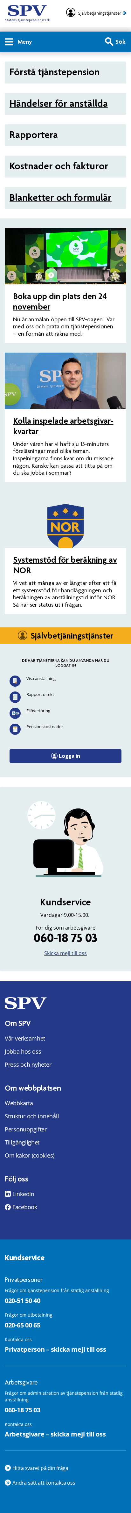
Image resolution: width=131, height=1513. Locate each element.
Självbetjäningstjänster (99, 13)
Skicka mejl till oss (65, 953)
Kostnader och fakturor (59, 166)
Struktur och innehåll (32, 1116)
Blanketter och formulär (61, 197)
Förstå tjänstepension (55, 72)
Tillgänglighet (22, 1142)
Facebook (24, 1207)
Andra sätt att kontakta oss (43, 1482)
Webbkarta (19, 1103)
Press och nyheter (28, 1064)
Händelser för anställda (59, 103)
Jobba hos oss (23, 1051)
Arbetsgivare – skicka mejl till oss (55, 1434)
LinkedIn (23, 1194)
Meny (24, 41)
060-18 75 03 (65, 938)
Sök (120, 41)
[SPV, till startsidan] (27, 13)
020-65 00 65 (22, 1325)
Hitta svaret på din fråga (40, 1468)
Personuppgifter (26, 1129)
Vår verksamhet (25, 1038)
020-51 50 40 (22, 1300)
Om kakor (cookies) (29, 1155)
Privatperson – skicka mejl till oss (55, 1349)
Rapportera (34, 135)
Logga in (69, 755)
